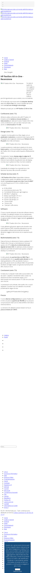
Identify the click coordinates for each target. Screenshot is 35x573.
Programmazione (9, 479)
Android (6, 61)
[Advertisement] (17, 37)
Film (5, 494)
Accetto (17, 569)
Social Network (8, 65)
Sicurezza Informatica (10, 474)
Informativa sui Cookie (11, 506)
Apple (5, 63)
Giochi (6, 481)
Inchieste (7, 483)
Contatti (6, 504)
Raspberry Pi (8, 485)
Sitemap (6, 487)
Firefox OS (7, 500)
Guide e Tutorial (9, 60)
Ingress (6, 496)
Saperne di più (17, 571)
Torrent (6, 489)
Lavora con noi (8, 502)
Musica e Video (8, 477)
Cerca (6, 472)
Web (5, 475)
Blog (5, 69)
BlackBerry (7, 498)
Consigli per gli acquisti (11, 492)
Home (6, 58)
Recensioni (7, 67)
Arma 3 (6, 507)
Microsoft (7, 490)
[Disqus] (17, 375)
